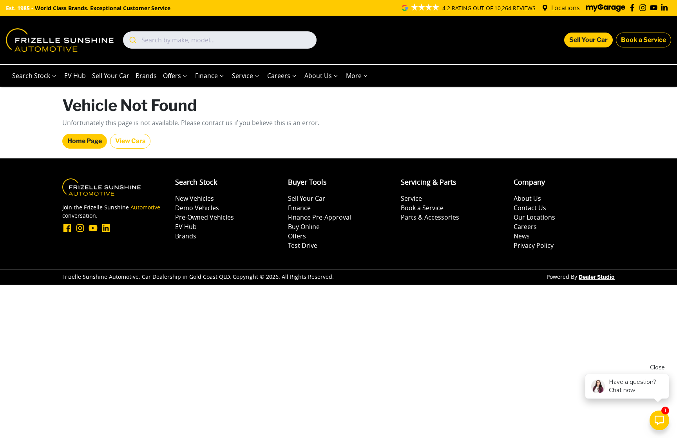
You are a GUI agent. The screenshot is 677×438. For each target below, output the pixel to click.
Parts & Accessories (430, 217)
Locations (565, 8)
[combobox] (219, 40)
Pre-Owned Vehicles (204, 217)
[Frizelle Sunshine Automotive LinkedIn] (666, 7)
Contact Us (530, 208)
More (354, 75)
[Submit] (132, 40)
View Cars (130, 141)
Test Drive (302, 245)
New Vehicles (194, 198)
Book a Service (643, 40)
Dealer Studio (597, 277)
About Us (318, 75)
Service (242, 75)
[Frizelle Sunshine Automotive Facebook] (633, 7)
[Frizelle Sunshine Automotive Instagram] (644, 7)
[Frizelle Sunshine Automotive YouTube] (655, 7)
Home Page (84, 141)
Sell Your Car (588, 40)
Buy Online (304, 226)
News (522, 236)
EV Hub (75, 75)
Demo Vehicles (197, 208)
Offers (172, 75)
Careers (278, 75)
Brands (146, 75)
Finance (206, 75)
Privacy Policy (534, 245)
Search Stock (31, 75)
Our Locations (534, 217)
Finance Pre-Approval (319, 217)
